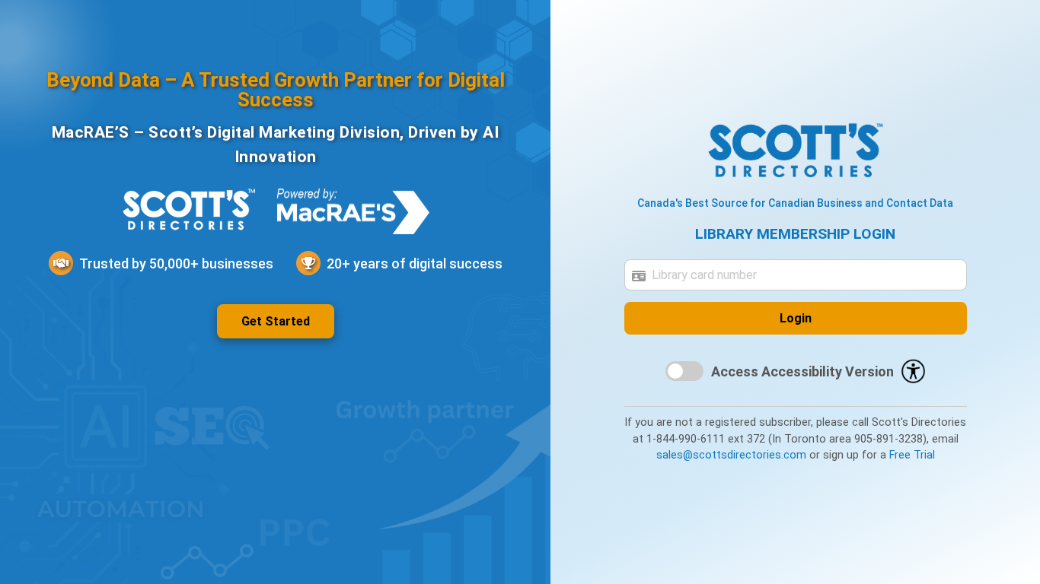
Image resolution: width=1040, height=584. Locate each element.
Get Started (275, 321)
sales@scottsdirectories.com (731, 455)
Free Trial (912, 455)
